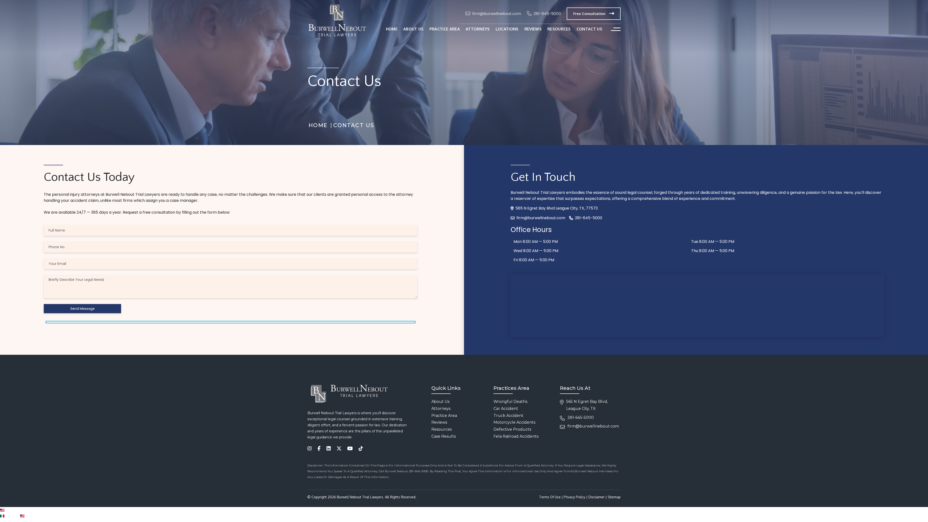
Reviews (533, 29)
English (10, 510)
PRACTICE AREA (444, 29)
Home (318, 125)
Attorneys (478, 29)
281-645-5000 (547, 13)
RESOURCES (559, 29)
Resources (441, 429)
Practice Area (444, 415)
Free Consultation (589, 13)
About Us (440, 401)
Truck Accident (508, 415)
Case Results (443, 436)
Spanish (12, 515)
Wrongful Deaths (510, 401)
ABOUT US (413, 29)
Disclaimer (596, 497)
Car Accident (505, 408)
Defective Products (512, 429)
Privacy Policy (574, 497)
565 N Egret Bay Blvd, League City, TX (587, 405)
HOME (392, 29)
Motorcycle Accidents (514, 422)
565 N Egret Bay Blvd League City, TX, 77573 (556, 208)
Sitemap (614, 497)
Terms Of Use (550, 497)
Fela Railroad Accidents (515, 436)
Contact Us (589, 29)
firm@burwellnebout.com (496, 13)
